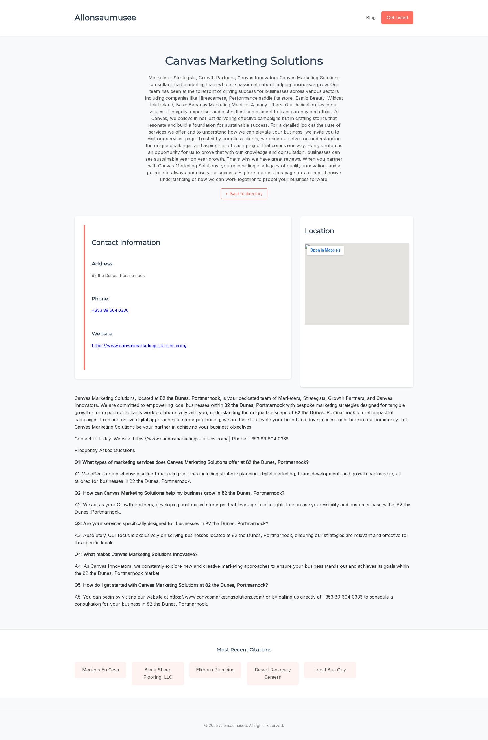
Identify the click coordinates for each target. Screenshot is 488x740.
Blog (371, 17)
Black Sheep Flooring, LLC (157, 673)
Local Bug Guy (330, 670)
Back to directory (244, 193)
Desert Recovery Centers (273, 673)
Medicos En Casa (100, 670)
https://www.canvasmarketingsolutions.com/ (139, 345)
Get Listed (397, 17)
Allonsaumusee (105, 17)
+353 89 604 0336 (110, 310)
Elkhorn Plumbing (215, 670)
